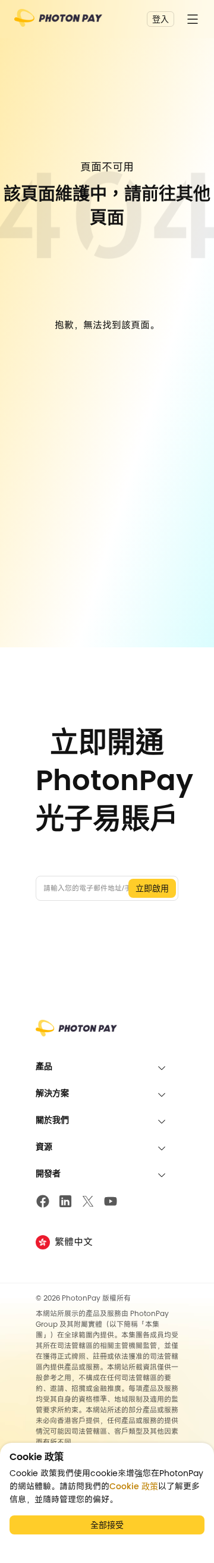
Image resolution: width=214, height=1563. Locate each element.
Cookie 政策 (133, 1486)
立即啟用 (152, 888)
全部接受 (107, 1525)
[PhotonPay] (58, 22)
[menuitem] (107, 1066)
